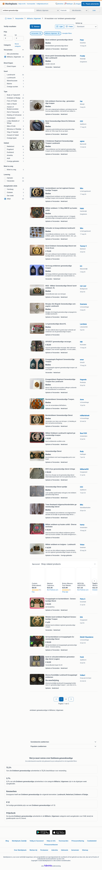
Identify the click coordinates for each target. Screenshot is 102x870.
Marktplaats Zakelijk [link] (19, 841)
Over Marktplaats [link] (20, 850)
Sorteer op (79, 23)
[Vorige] (56, 699)
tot (16, 35)
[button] (68, 3)
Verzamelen (35, 33)
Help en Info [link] (51, 841)
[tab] (59, 26)
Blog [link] (7, 841)
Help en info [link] (22, 4)
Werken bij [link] (33, 850)
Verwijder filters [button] (67, 33)
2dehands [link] (64, 850)
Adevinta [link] (54, 850)
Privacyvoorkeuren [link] (51, 845)
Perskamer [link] (44, 850)
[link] (9, 4)
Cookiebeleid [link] (91, 841)
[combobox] (18, 10)
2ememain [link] (75, 850)
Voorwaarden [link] (31, 4)
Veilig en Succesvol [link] (37, 841)
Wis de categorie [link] (18, 45)
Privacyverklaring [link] (78, 841)
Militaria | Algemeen (51, 33)
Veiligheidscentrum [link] (42, 4)
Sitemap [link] (85, 850)
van (5, 35)
